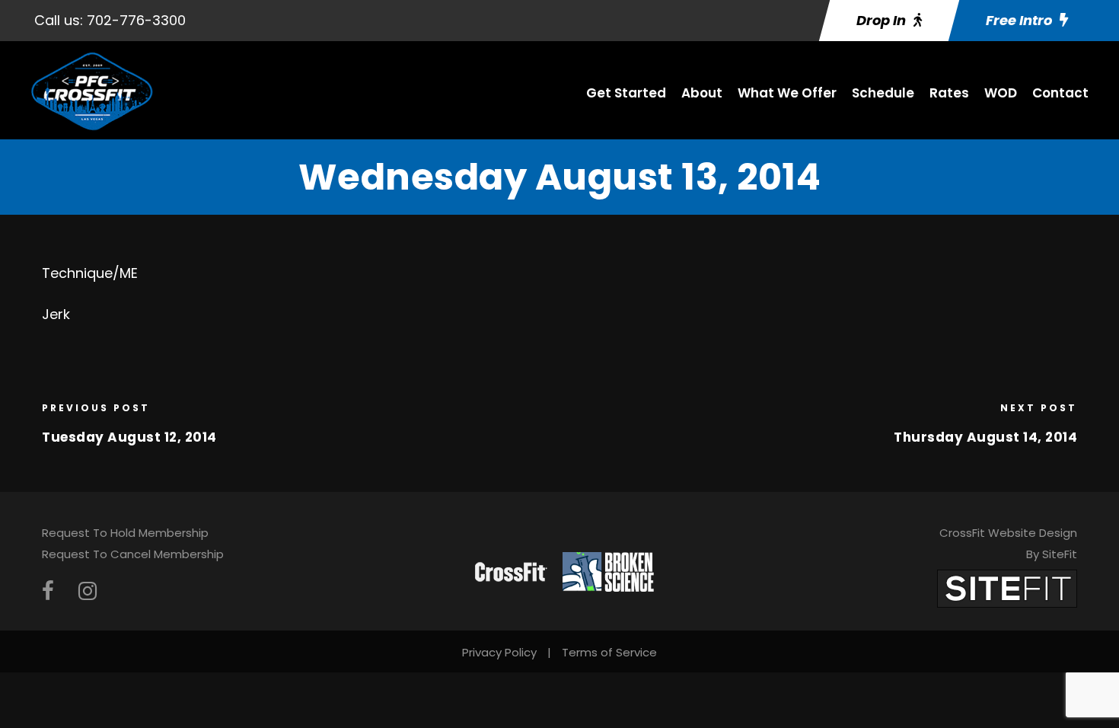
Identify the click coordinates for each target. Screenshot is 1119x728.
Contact (1060, 93)
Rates (949, 93)
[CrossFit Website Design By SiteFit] (1007, 587)
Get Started (626, 93)
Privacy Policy (499, 652)
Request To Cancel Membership (133, 554)
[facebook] (48, 591)
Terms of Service (609, 652)
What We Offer (787, 93)
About (701, 93)
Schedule (883, 93)
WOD (1000, 93)
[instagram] (87, 591)
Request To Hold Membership (125, 533)
